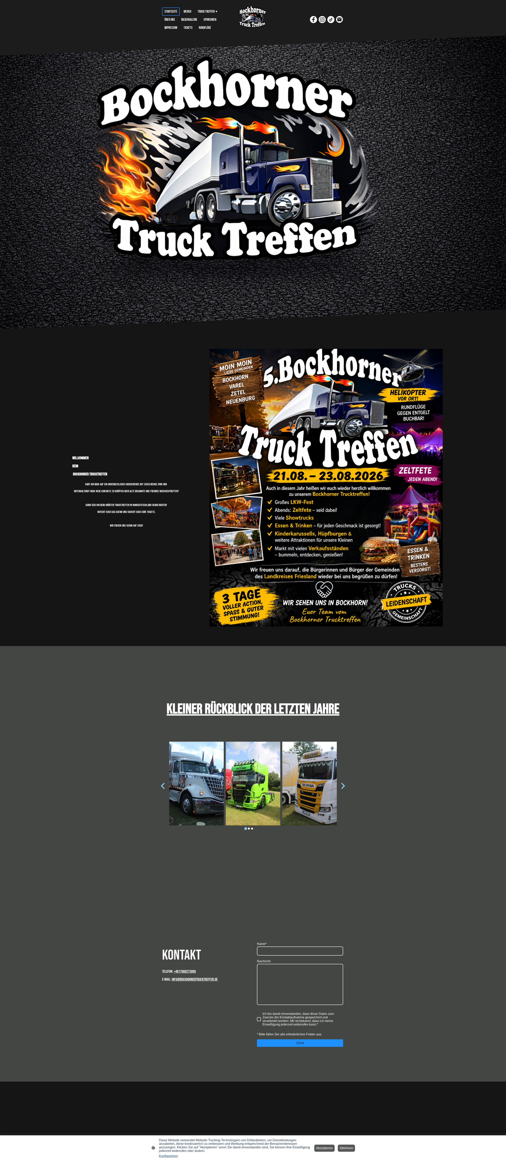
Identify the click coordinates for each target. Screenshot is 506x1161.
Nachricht (263, 961)
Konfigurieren (168, 1156)
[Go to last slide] (163, 786)
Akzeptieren (324, 1148)
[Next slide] (342, 786)
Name (262, 944)
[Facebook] (313, 19)
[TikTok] (330, 19)
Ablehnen (346, 1148)
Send (300, 1043)
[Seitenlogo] (253, 19)
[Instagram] (322, 19)
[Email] (339, 19)
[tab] (245, 828)
